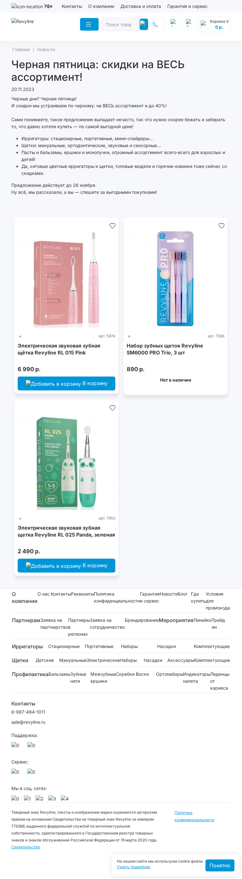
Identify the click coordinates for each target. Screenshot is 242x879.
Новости (169, 594)
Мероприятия (176, 620)
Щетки (20, 660)
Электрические (103, 660)
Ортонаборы (169, 674)
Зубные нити (78, 677)
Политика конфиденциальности (117, 597)
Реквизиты (82, 594)
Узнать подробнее (133, 867)
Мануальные (73, 660)
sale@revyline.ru (28, 722)
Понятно (220, 865)
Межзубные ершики (103, 677)
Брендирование (142, 620)
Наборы (129, 646)
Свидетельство (25, 847)
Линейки (202, 620)
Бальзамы (59, 674)
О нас (43, 594)
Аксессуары (180, 660)
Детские (45, 660)
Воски (142, 674)
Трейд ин (218, 623)
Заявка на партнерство (54, 623)
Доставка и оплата (140, 6)
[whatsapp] (16, 747)
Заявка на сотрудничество (107, 623)
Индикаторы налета (196, 677)
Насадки (166, 646)
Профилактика (30, 674)
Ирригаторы (27, 646)
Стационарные (64, 646)
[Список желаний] (112, 225)
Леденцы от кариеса (219, 681)
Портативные (99, 646)
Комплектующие (212, 646)
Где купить (198, 597)
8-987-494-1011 (28, 712)
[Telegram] (32, 747)
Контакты (72, 6)
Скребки (125, 674)
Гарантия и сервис (187, 6)
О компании (101, 6)
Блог (182, 594)
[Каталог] (89, 24)
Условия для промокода (218, 600)
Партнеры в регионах (79, 627)
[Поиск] (144, 24)
